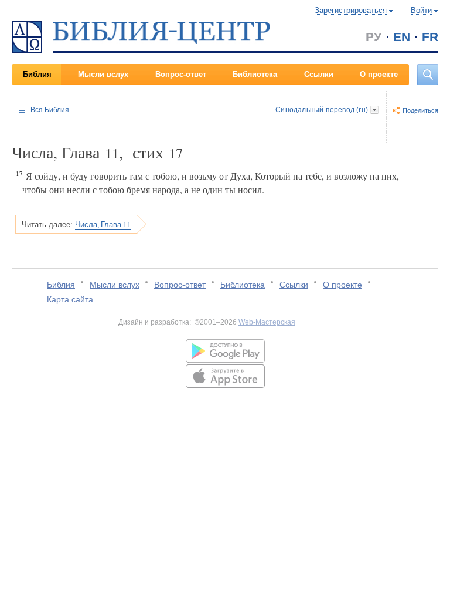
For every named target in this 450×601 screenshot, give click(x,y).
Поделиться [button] (420, 110)
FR (430, 36)
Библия (37, 74)
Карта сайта (70, 299)
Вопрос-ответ (180, 74)
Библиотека (255, 74)
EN (401, 36)
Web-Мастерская (266, 322)
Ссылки (318, 74)
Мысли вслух (103, 74)
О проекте (379, 74)
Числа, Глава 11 (103, 224)
